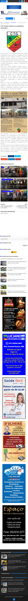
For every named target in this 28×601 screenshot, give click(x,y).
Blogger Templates (9, 596)
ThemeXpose (20, 596)
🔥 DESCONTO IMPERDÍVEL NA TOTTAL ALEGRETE (12, 258)
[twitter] (22, 1)
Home (2, 18)
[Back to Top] (14, 599)
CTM (3, 167)
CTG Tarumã (6, 22)
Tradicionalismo (13, 22)
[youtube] (26, 1)
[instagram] (24, 1)
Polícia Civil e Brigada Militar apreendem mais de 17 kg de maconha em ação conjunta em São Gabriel (16, 269)
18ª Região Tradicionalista (7, 179)
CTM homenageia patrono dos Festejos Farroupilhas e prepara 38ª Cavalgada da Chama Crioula (13, 174)
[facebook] (20, 1)
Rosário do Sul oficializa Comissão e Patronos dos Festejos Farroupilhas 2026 (14, 186)
